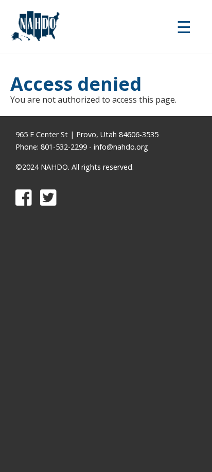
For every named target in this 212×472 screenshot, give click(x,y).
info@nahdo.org (121, 147)
